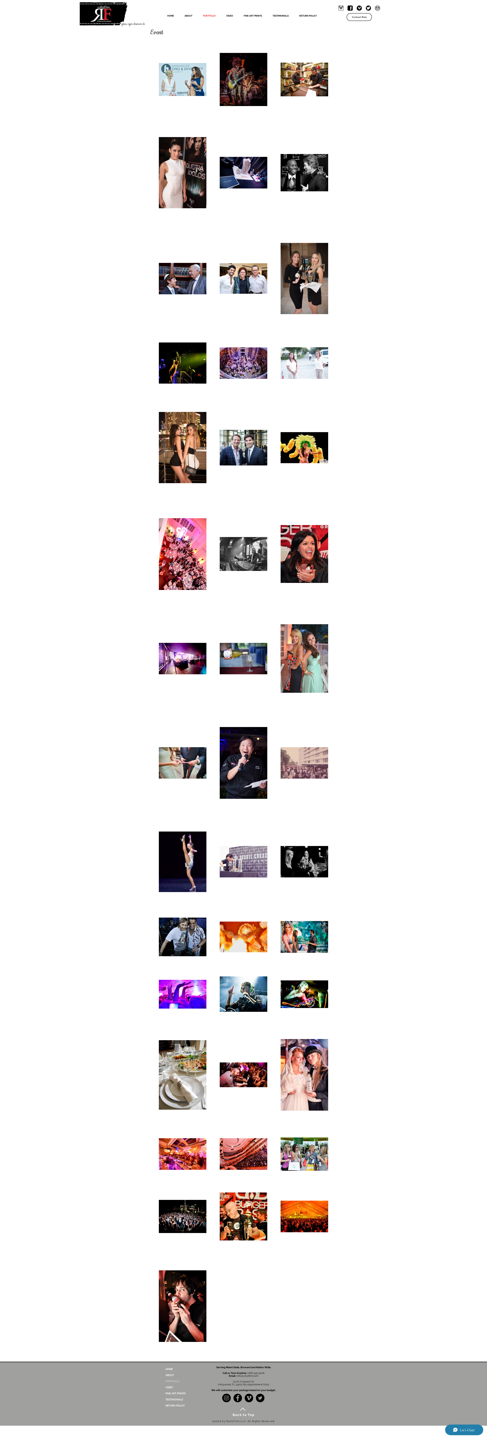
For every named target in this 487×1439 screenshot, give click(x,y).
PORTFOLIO (172, 1381)
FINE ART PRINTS (176, 1393)
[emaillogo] (377, 8)
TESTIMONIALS (174, 1399)
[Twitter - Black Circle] (260, 1398)
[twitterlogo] (368, 8)
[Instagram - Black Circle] (226, 1398)
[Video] (359, 8)
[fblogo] (350, 8)
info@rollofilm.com (247, 1375)
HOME (169, 1368)
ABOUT (170, 1375)
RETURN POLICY (175, 1405)
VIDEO (169, 1387)
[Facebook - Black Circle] (237, 1398)
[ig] (341, 8)
